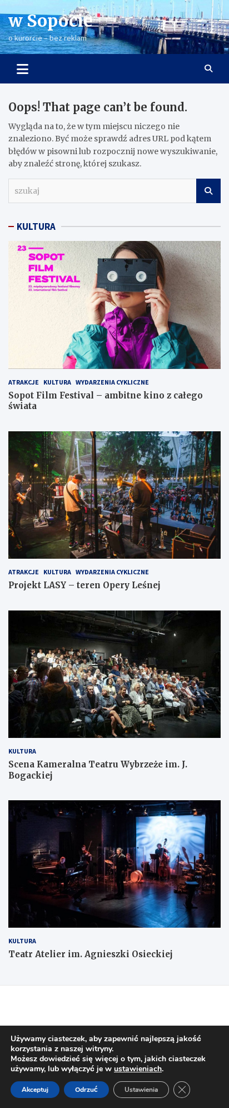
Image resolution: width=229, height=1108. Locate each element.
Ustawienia (141, 1089)
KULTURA (36, 226)
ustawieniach (138, 1069)
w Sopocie (50, 20)
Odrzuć (86, 1089)
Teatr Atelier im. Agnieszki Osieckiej (90, 954)
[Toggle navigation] (22, 68)
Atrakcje (23, 382)
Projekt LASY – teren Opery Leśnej (84, 585)
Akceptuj (35, 1089)
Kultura (57, 382)
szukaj (208, 191)
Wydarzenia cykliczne (112, 382)
